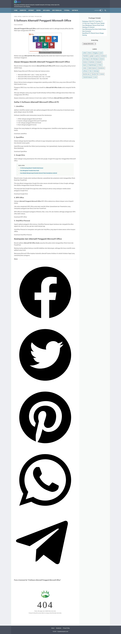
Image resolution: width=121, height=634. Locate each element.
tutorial (102, 74)
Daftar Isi (75, 10)
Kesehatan (92, 62)
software (85, 71)
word (95, 77)
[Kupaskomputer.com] (19, 2)
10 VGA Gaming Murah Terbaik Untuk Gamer (31, 168)
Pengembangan (92, 65)
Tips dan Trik (95, 74)
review (84, 68)
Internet (31, 10)
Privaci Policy (66, 628)
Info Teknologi (57, 10)
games (97, 56)
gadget (92, 56)
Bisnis (89, 53)
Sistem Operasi (92, 68)
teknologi (96, 71)
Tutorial (67, 10)
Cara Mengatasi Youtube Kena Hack (29, 170)
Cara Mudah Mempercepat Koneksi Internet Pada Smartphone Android (38, 173)
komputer (99, 62)
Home (15, 10)
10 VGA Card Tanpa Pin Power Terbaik (93, 23)
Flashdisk (85, 56)
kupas (84, 65)
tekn (91, 71)
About (52, 628)
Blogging (95, 53)
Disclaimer (58, 628)
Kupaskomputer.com (62, 631)
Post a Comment (18, 24)
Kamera (85, 62)
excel (101, 53)
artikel (84, 53)
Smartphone (101, 68)
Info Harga (46, 10)
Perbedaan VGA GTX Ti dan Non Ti (92, 21)
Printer (100, 65)
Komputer (23, 10)
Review (38, 10)
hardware (103, 56)
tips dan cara (86, 74)
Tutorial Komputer (87, 77)
